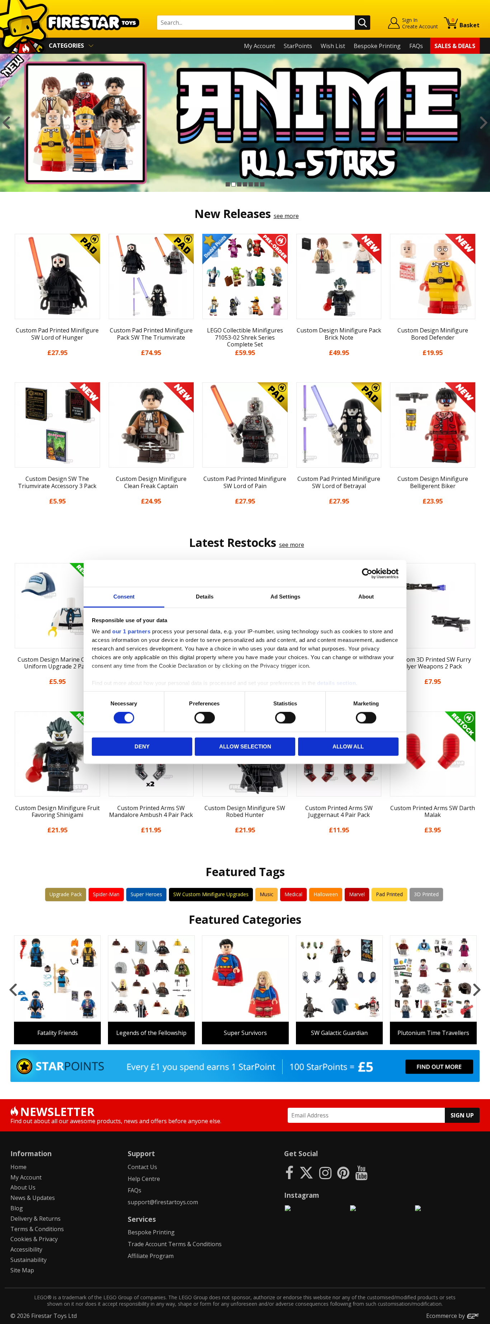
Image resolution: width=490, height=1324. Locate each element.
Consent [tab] (124, 597)
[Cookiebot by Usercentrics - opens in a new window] (367, 573)
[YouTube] (361, 1172)
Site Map (22, 1270)
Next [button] (483, 123)
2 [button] (233, 184)
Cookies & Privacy (34, 1239)
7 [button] (262, 184)
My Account (259, 46)
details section (336, 683)
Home (18, 1167)
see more (286, 216)
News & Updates (32, 1198)
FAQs (416, 46)
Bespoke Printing (377, 46)
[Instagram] (325, 1172)
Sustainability (28, 1260)
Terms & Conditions (37, 1229)
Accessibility (26, 1249)
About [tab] (366, 597)
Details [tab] (204, 597)
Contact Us (142, 1167)
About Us (23, 1187)
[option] (245, 123)
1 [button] (228, 184)
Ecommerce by (446, 1316)
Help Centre (144, 1179)
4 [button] (245, 184)
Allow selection (245, 746)
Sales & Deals (454, 46)
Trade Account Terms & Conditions (175, 1244)
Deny (142, 746)
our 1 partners (131, 631)
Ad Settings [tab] (285, 597)
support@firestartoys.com (163, 1202)
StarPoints (298, 46)
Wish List (333, 46)
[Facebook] (289, 1172)
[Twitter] (306, 1172)
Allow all (348, 746)
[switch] (204, 718)
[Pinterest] (343, 1172)
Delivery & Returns (35, 1219)
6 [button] (256, 184)
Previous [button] (6, 123)
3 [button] (239, 184)
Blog (16, 1208)
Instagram (301, 1195)
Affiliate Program (151, 1256)
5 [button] (251, 184)
